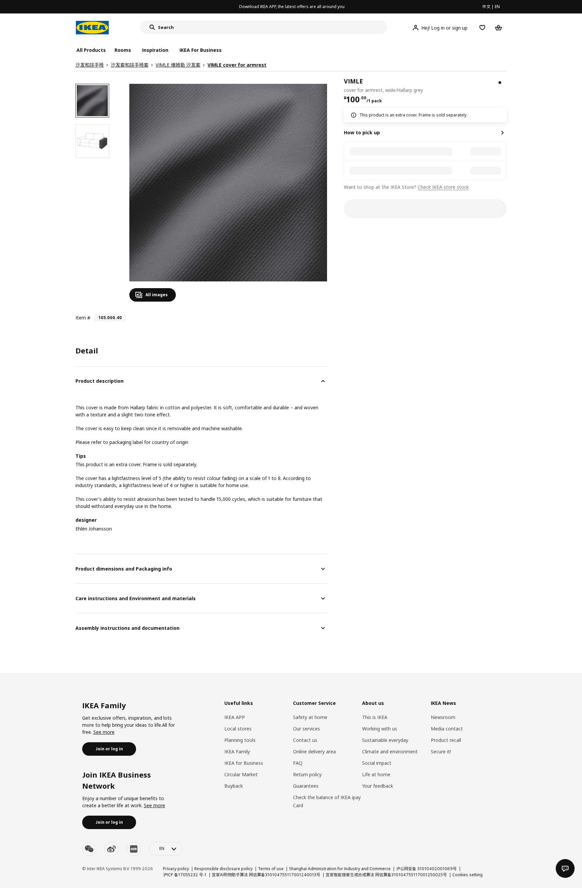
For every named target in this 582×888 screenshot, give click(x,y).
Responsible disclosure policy (223, 869)
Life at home (376, 774)
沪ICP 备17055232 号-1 (184, 875)
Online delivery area (314, 751)
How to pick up (362, 132)
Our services (306, 728)
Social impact (376, 763)
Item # (82, 317)
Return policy (307, 774)
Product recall (446, 740)
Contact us (305, 740)
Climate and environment (390, 751)
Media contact (447, 728)
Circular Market (241, 774)
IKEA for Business (243, 763)
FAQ (297, 763)
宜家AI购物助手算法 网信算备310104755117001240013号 (266, 875)
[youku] (134, 849)
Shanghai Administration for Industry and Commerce (340, 869)
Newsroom (443, 717)
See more (104, 732)
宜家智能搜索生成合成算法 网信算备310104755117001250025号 (386, 875)
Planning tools (240, 740)
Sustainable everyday (385, 740)
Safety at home (310, 717)
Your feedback (377, 786)
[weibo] (111, 849)
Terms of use (271, 869)
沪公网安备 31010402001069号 (426, 869)
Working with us (379, 728)
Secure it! (441, 751)
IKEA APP (234, 717)
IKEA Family (237, 751)
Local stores (238, 728)
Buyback (233, 786)
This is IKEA (374, 717)
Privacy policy (176, 869)
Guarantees (306, 786)
